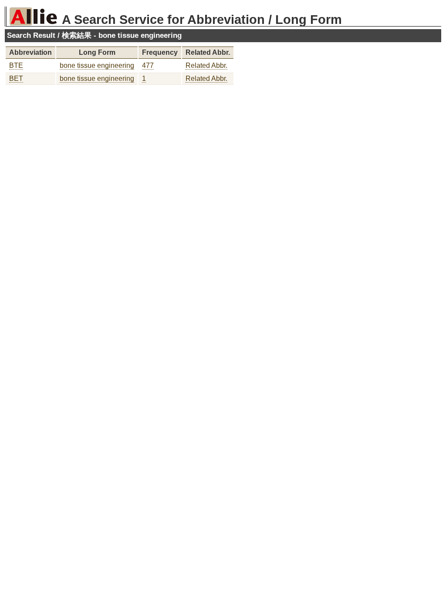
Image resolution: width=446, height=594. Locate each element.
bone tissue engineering (97, 65)
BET (16, 78)
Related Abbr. (206, 65)
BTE (16, 65)
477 (148, 65)
